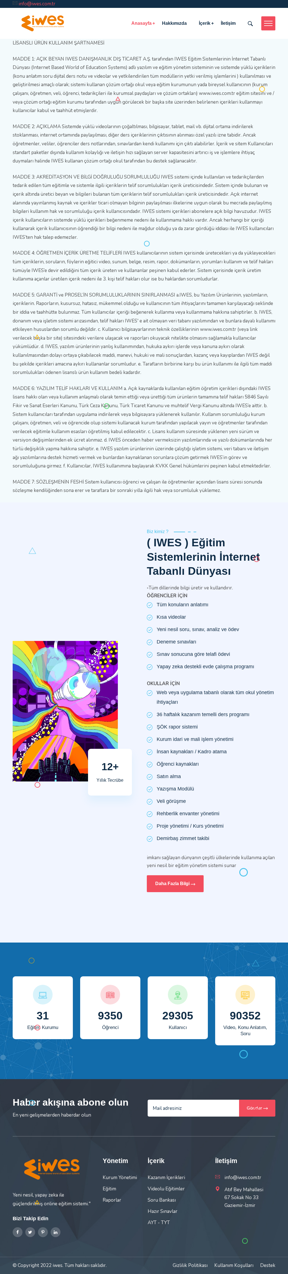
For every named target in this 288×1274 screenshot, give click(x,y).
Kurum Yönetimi (120, 1177)
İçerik (204, 23)
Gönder (255, 1108)
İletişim (228, 23)
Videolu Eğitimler (166, 1189)
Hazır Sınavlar (162, 1211)
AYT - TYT (159, 1222)
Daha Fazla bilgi (173, 883)
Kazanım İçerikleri (166, 1177)
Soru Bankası (162, 1200)
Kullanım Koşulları (233, 1265)
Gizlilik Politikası (190, 1265)
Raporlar (112, 1200)
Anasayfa (141, 23)
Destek (267, 1265)
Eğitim (109, 1189)
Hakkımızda (174, 23)
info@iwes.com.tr (37, 4)
